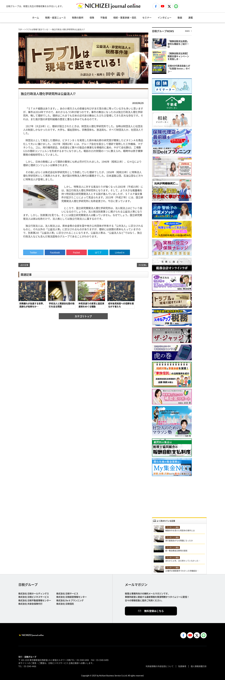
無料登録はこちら (154, 611)
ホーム (35, 17)
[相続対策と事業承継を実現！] (172, 374)
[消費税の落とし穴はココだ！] (172, 283)
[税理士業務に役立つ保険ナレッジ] (172, 247)
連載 (190, 17)
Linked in (119, 252)
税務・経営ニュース (55, 17)
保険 (92, 17)
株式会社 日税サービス (67, 593)
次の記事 (142, 265)
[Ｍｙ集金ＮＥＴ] (172, 467)
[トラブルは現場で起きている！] (172, 300)
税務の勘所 (77, 17)
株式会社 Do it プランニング (70, 600)
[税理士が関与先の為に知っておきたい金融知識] (172, 229)
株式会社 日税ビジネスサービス (33, 596)
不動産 (103, 17)
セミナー (147, 17)
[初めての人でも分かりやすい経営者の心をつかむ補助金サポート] (172, 396)
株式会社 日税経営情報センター (71, 596)
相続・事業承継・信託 (124, 17)
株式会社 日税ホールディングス (33, 593)
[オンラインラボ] (172, 265)
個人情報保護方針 (199, 666)
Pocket (76, 252)
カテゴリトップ (83, 316)
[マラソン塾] (172, 421)
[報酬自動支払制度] (172, 447)
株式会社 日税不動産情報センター (34, 600)
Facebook (55, 252)
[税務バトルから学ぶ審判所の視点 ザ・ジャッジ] (172, 335)
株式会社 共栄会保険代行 (30, 603)
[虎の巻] (172, 352)
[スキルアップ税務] (172, 317)
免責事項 (182, 666)
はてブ (98, 252)
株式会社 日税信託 (65, 603)
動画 (180, 17)
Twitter (33, 252)
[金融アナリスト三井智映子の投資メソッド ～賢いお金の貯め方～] (172, 211)
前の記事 (24, 265)
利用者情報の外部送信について (160, 666)
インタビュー (164, 17)
